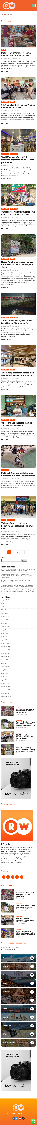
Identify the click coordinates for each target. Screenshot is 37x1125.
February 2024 (5, 686)
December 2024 (6, 653)
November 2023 (6, 696)
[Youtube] (20, 1118)
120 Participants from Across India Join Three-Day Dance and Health (17, 374)
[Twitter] (17, 1118)
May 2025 (4, 637)
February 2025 (5, 646)
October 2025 (5, 620)
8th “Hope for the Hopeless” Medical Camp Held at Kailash (18, 106)
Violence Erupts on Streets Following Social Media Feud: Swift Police (17, 526)
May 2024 (4, 677)
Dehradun (5, 154)
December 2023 (6, 693)
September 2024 (6, 663)
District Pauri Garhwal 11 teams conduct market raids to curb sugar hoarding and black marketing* (18, 570)
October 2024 (5, 660)
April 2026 (4, 613)
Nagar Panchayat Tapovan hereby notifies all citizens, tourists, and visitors (17, 264)
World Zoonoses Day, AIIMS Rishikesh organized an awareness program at (17, 160)
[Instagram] (23, 1118)
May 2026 (4, 610)
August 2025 (5, 627)
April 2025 (4, 640)
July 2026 (4, 603)
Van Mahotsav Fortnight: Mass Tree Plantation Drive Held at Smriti (18, 213)
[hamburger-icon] (34, 5)
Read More (4, 72)
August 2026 (5, 600)
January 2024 (5, 690)
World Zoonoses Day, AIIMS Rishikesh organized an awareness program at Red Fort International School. (17, 586)
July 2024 (4, 670)
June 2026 (4, 607)
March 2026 (5, 617)
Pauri (3, 50)
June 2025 (4, 633)
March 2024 (5, 683)
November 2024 (6, 657)
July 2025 (4, 630)
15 (22, 552)
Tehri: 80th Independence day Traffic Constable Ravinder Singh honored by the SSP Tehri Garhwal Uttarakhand (16, 575)
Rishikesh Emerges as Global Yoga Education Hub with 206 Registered (18, 474)
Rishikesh (5, 102)
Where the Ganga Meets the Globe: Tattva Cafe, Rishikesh (17, 424)
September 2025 (6, 623)
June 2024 (4, 673)
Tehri (12, 102)
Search (3, 557)
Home (5, 14)
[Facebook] (13, 1118)
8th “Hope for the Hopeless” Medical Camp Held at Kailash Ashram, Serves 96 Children (16, 581)
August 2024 (5, 666)
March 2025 (5, 643)
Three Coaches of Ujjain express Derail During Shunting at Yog (16, 321)
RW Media (6, 58)
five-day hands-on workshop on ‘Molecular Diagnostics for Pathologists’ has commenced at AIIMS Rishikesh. (18, 591)
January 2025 (5, 650)
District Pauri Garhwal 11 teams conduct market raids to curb (16, 54)
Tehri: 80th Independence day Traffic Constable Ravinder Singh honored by (26, 723)
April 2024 (4, 680)
